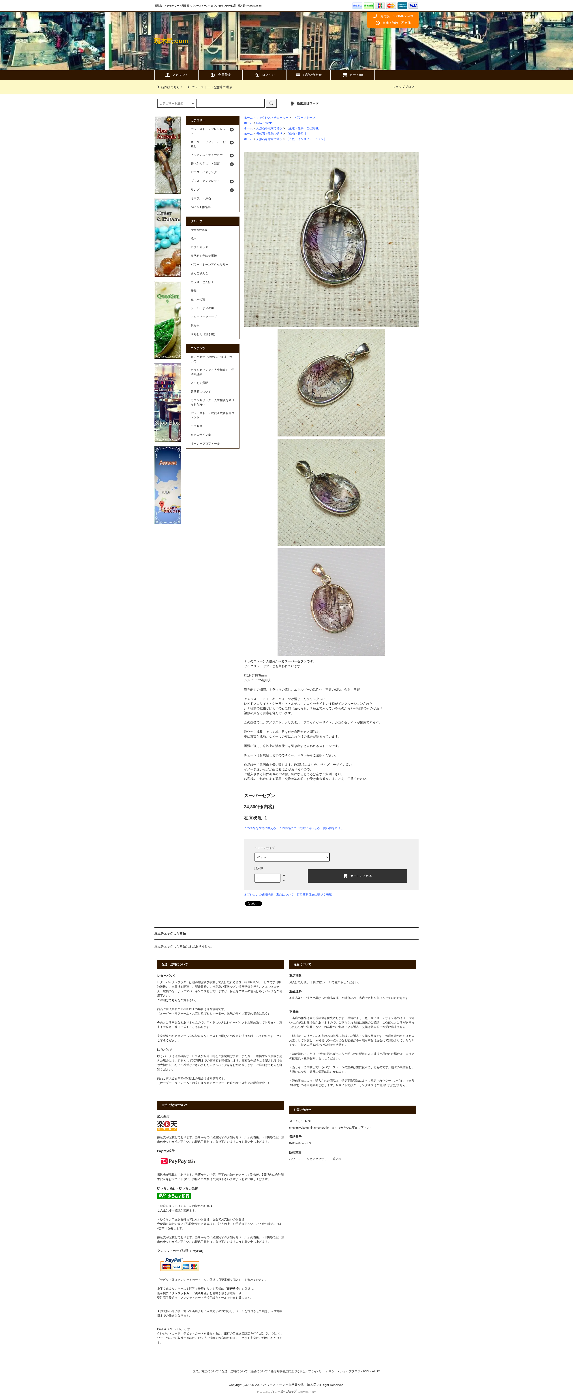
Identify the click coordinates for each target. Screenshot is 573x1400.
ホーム (248, 117)
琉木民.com (171, 40)
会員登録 (224, 75)
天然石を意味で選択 (269, 128)
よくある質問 (199, 383)
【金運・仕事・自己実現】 (303, 128)
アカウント (180, 75)
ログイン (268, 75)
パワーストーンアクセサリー (210, 264)
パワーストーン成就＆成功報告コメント (212, 415)
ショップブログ (403, 87)
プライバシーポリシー (322, 1371)
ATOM (376, 1371)
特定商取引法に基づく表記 (314, 894)
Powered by (263, 1392)
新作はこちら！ (172, 87)
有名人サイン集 (201, 434)
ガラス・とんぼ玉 (202, 282)
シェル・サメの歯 (202, 308)
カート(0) (356, 75)
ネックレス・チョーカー (272, 117)
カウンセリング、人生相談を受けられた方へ (212, 402)
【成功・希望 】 (296, 133)
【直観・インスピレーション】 (306, 139)
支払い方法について (206, 1371)
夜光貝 (195, 325)
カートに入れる (361, 875)
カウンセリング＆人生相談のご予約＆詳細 (212, 372)
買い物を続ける (333, 828)
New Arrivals (264, 123)
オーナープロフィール (205, 443)
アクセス (196, 426)
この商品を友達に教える (260, 828)
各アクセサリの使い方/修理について (211, 359)
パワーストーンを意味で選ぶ (211, 87)
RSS (366, 1371)
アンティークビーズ (204, 317)
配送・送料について (235, 1371)
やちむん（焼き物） (204, 334)
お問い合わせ (312, 75)
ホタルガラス (199, 247)
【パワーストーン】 (305, 117)
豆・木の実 (198, 299)
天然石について (201, 391)
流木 (194, 238)
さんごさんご (199, 273)
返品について (285, 894)
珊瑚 (194, 290)
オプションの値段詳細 (258, 894)
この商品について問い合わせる (299, 828)
